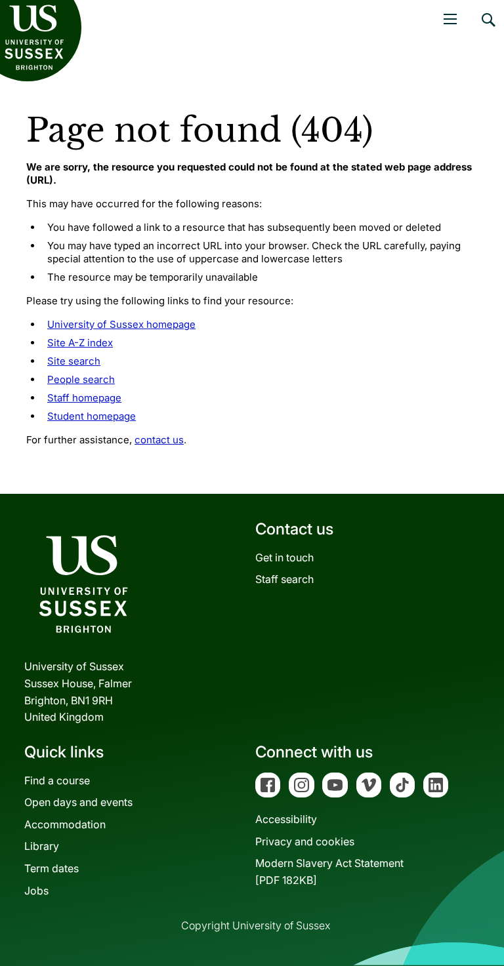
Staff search (284, 579)
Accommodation (65, 824)
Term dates (51, 868)
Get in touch (284, 557)
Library (41, 846)
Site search (73, 361)
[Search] (487, 29)
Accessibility (286, 819)
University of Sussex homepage (121, 324)
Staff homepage (84, 398)
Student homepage (91, 416)
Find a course (57, 780)
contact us (159, 439)
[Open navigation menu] (450, 19)
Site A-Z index (80, 342)
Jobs (36, 890)
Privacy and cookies (304, 841)
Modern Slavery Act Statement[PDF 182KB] (329, 871)
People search (81, 379)
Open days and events (78, 802)
